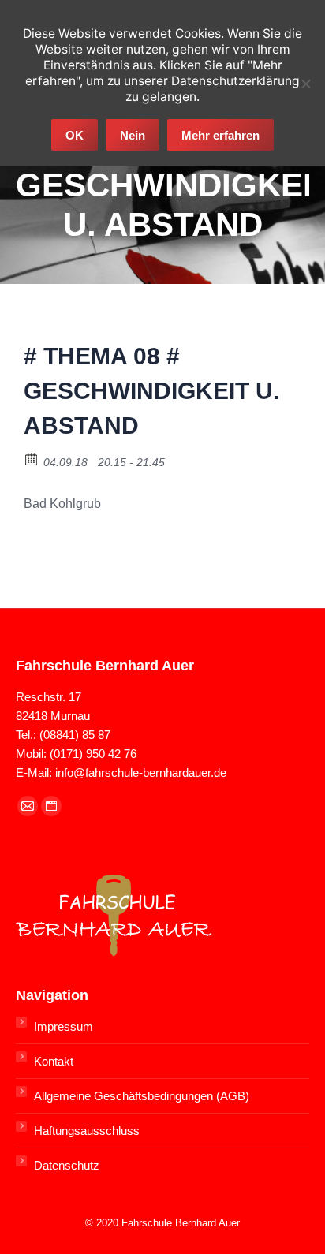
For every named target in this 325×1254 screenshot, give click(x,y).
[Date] (32, 458)
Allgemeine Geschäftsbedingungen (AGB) (141, 1096)
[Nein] (305, 83)
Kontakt (53, 1061)
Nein (132, 135)
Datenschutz (66, 1165)
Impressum (63, 1026)
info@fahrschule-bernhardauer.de (140, 772)
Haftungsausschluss (87, 1130)
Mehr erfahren (220, 135)
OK (74, 135)
